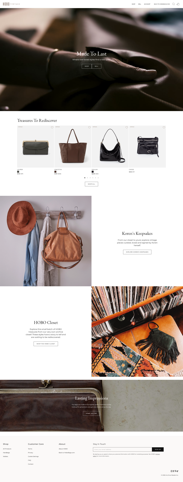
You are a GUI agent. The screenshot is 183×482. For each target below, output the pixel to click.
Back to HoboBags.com (162, 4)
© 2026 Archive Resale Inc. (169, 475)
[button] (87, 66)
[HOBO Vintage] (11, 4)
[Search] (173, 4)
